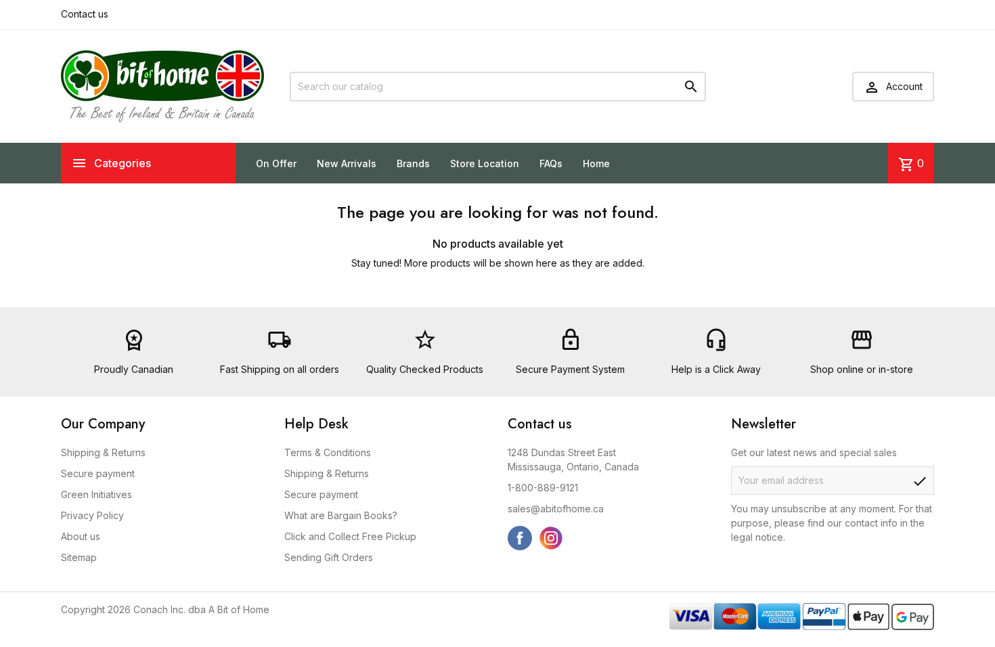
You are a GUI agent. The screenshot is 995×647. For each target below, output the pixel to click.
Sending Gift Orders (328, 557)
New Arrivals (346, 163)
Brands (413, 163)
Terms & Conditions (327, 452)
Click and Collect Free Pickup (350, 536)
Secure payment (98, 473)
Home (596, 163)
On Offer (276, 163)
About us (80, 536)
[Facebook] (520, 538)
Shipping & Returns (103, 452)
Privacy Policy (92, 515)
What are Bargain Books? (340, 515)
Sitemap (79, 557)
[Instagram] (551, 538)
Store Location (484, 163)
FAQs (550, 163)
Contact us (84, 14)
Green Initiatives (96, 494)
